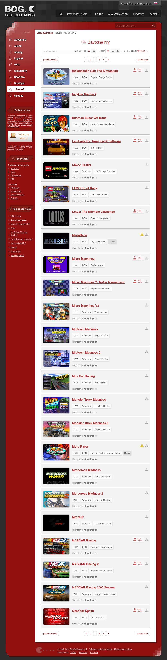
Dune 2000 (16, 251)
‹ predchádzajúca (50, 59)
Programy (138, 14)
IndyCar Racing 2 (84, 94)
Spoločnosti (16, 191)
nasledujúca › (143, 59)
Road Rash (16, 215)
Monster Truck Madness (89, 399)
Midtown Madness (85, 329)
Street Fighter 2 (17, 255)
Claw (13, 228)
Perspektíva (16, 175)
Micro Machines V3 (85, 305)
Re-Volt (14, 247)
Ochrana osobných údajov (100, 649)
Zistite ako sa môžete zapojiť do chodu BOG (19, 125)
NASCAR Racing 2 (85, 564)
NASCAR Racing (84, 540)
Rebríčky (14, 198)
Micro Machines (83, 258)
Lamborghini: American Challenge (96, 141)
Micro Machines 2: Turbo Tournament (98, 282)
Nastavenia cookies (123, 649)
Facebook (83, 652)
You (94, 652)
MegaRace (79, 235)
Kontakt (153, 14)
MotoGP (78, 517)
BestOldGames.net (45, 32)
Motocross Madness (86, 470)
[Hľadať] (153, 25)
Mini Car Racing (83, 376)
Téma (13, 171)
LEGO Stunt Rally (84, 188)
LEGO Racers (81, 164)
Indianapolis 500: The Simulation (95, 70)
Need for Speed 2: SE (20, 223)
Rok (12, 178)
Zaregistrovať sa (143, 3)
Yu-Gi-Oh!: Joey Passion (21, 239)
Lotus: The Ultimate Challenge (93, 211)
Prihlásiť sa (127, 3)
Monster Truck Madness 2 (90, 423)
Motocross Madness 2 (87, 493)
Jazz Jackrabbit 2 (18, 243)
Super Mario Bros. (19, 219)
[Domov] (60, 14)
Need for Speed (83, 610)
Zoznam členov (17, 194)
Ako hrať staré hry (118, 14)
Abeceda (15, 168)
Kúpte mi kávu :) (23, 136)
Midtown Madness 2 (86, 352)
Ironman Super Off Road (89, 117)
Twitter (73, 652)
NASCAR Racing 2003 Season (93, 587)
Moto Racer (80, 446)
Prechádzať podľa (77, 14)
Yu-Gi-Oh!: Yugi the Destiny (19, 233)
